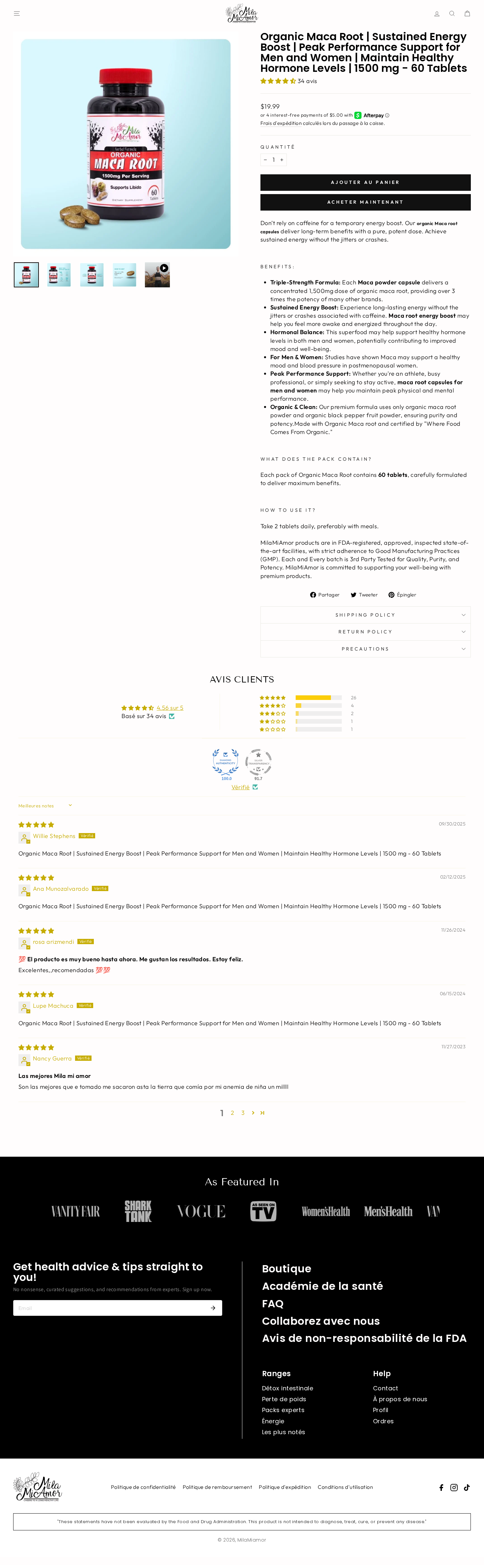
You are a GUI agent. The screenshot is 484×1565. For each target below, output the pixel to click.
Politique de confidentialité (143, 1487)
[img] (36, 824)
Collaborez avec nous (321, 1321)
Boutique (287, 1268)
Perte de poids (284, 1399)
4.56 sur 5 (170, 707)
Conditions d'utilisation (345, 1487)
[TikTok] (467, 1488)
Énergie (273, 1421)
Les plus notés (284, 1432)
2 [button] (232, 1112)
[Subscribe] (213, 1308)
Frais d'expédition (281, 123)
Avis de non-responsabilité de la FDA (364, 1338)
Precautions (366, 649)
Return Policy (365, 632)
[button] (279, 81)
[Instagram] (454, 1488)
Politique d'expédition (285, 1487)
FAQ (273, 1303)
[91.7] (258, 762)
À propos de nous (400, 1399)
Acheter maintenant (365, 202)
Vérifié (240, 787)
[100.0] (225, 762)
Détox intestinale (287, 1388)
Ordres (383, 1421)
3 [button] (243, 1112)
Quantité (278, 147)
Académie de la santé (323, 1286)
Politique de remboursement (218, 1487)
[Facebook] (441, 1488)
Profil (381, 1410)
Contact (385, 1388)
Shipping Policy (366, 615)
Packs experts (283, 1410)
